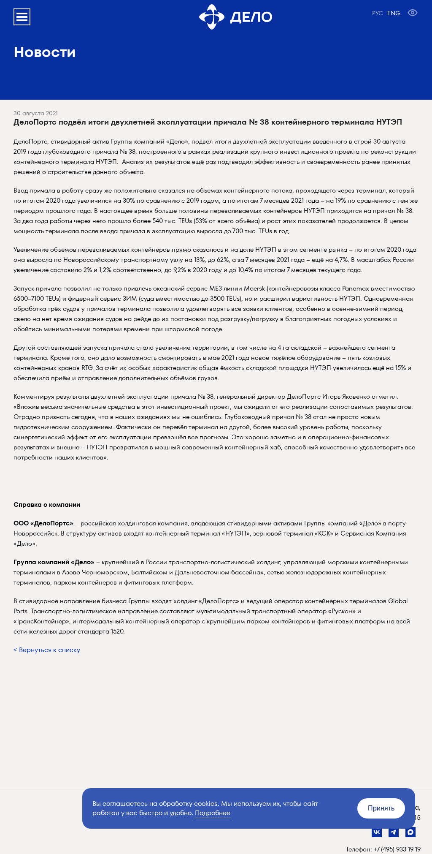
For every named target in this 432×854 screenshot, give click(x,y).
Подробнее (212, 813)
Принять (381, 808)
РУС (377, 13)
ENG (393, 13)
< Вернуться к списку (47, 650)
